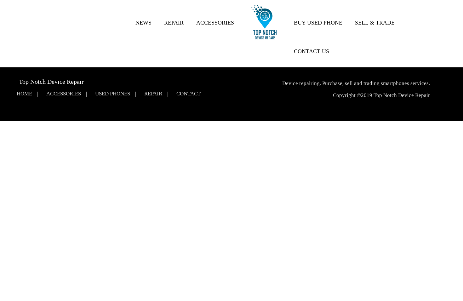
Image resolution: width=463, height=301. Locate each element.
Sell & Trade (375, 23)
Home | (27, 94)
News (143, 23)
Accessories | (66, 94)
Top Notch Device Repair (51, 81)
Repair (174, 23)
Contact (188, 94)
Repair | (156, 94)
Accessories (215, 23)
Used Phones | (115, 94)
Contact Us (311, 51)
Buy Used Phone (318, 23)
